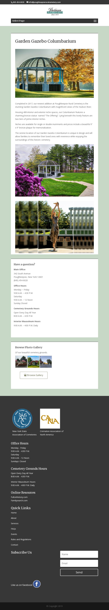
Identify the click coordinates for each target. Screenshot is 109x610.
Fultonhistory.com (19, 497)
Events (14, 534)
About (13, 518)
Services (14, 523)
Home (14, 512)
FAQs (13, 528)
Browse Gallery (35, 375)
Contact (14, 544)
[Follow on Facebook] (37, 584)
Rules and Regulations (21, 539)
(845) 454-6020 (21, 280)
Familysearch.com (19, 500)
